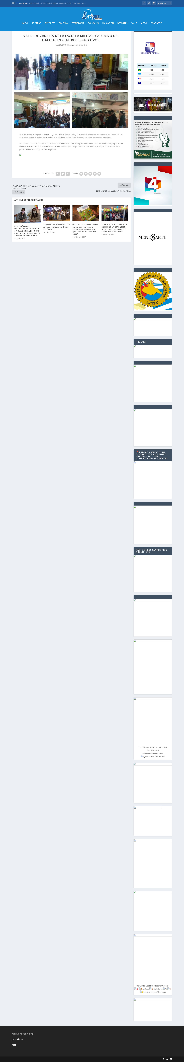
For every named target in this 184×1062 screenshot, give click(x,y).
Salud (134, 23)
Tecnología (77, 23)
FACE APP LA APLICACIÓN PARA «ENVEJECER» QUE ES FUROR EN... (56, 3)
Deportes (50, 23)
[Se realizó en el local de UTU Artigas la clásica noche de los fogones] (56, 213)
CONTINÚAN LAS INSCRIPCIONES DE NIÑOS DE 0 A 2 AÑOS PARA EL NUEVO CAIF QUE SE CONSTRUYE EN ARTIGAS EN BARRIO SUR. (27, 231)
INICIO (25, 23)
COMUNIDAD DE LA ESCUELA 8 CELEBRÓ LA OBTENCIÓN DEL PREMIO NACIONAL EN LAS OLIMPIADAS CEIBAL (114, 228)
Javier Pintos (17, 1039)
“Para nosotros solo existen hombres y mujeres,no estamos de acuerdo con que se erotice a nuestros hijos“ (85, 229)
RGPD (14, 1045)
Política (63, 23)
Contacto (156, 23)
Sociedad (36, 23)
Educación (108, 23)
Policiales (93, 23)
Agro (144, 23)
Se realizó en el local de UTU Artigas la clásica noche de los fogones (56, 227)
